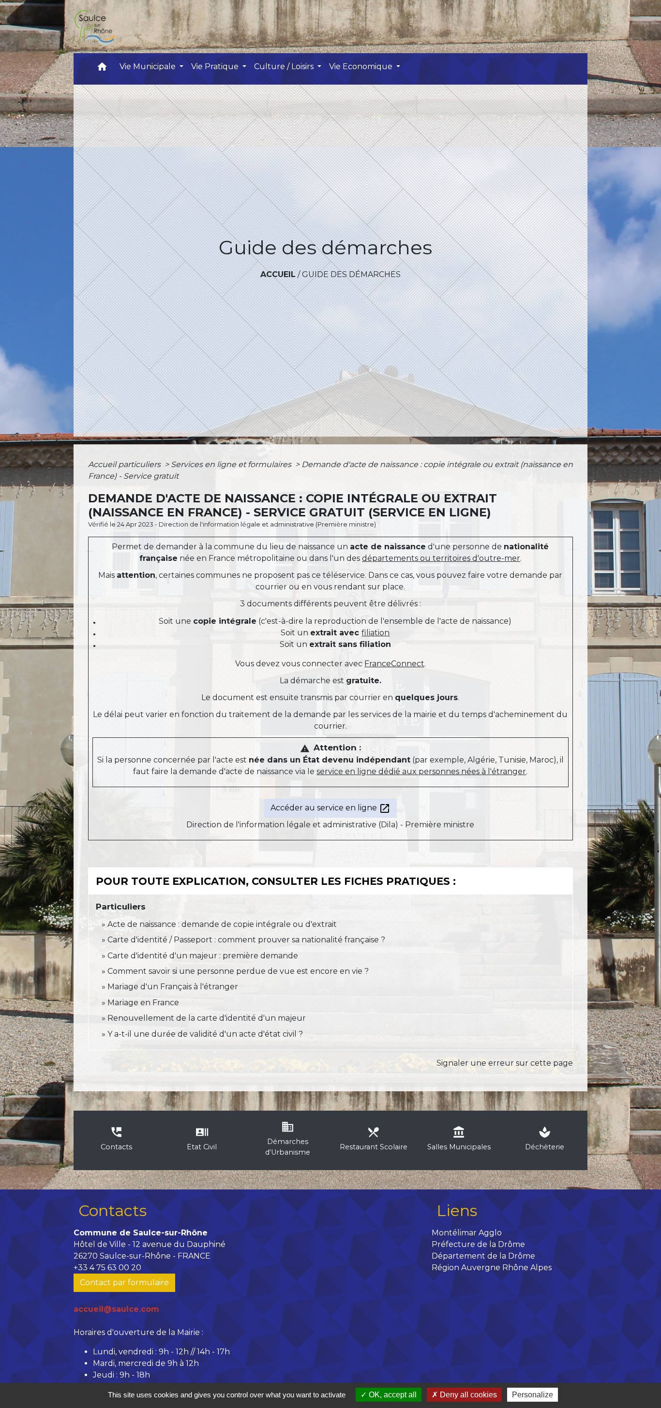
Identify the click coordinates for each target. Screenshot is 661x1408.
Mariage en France (143, 1002)
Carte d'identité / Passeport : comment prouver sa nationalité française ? (246, 939)
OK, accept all (392, 1395)
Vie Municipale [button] (149, 66)
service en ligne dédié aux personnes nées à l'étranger (421, 771)
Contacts (112, 1210)
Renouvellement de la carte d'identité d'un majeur (206, 1018)
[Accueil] (94, 26)
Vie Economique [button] (361, 66)
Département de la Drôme (483, 1256)
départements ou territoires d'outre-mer (441, 558)
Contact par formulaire (124, 1282)
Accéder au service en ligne (330, 808)
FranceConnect (394, 663)
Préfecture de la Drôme (478, 1244)
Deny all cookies (467, 1395)
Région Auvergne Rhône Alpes (492, 1267)
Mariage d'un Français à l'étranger (172, 986)
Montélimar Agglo (467, 1232)
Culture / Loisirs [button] (284, 66)
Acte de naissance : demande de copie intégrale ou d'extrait (222, 924)
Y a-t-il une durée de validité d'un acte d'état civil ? (205, 1034)
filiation (375, 632)
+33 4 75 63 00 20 (107, 1267)
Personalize (532, 1395)
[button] (102, 69)
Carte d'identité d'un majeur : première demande (202, 955)
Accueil (278, 274)
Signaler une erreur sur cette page (504, 1063)
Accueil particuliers (125, 464)
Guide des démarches (351, 274)
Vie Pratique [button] (215, 66)
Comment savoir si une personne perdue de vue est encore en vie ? (238, 971)
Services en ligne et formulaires (232, 464)
